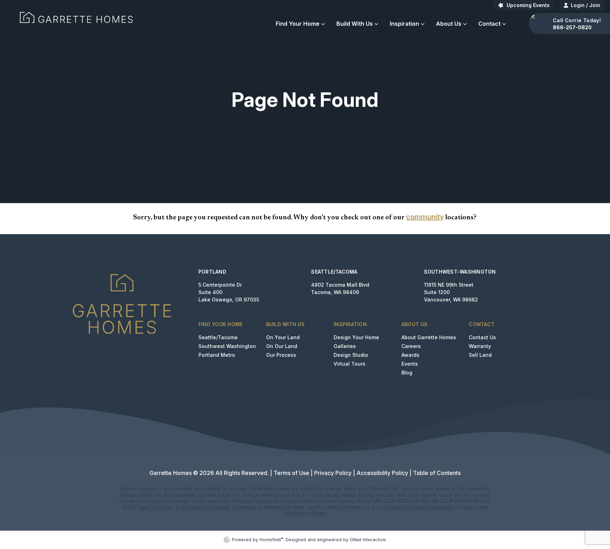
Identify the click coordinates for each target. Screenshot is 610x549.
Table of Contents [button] (437, 472)
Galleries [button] (345, 346)
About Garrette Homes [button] (428, 337)
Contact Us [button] (482, 337)
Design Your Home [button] (356, 337)
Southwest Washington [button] (227, 346)
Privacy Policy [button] (333, 472)
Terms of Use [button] (291, 472)
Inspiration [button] (404, 23)
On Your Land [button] (283, 337)
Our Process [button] (281, 355)
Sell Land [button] (480, 355)
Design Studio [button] (351, 355)
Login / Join (585, 5)
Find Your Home (297, 23)
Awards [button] (410, 355)
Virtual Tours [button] (349, 364)
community (425, 217)
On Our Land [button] (281, 346)
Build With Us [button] (354, 23)
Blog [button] (406, 373)
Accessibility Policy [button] (382, 472)
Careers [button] (411, 346)
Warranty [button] (480, 346)
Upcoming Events (528, 5)
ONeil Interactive (368, 539)
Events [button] (409, 364)
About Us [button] (448, 23)
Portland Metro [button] (216, 355)
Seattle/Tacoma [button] (218, 337)
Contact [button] (489, 23)
